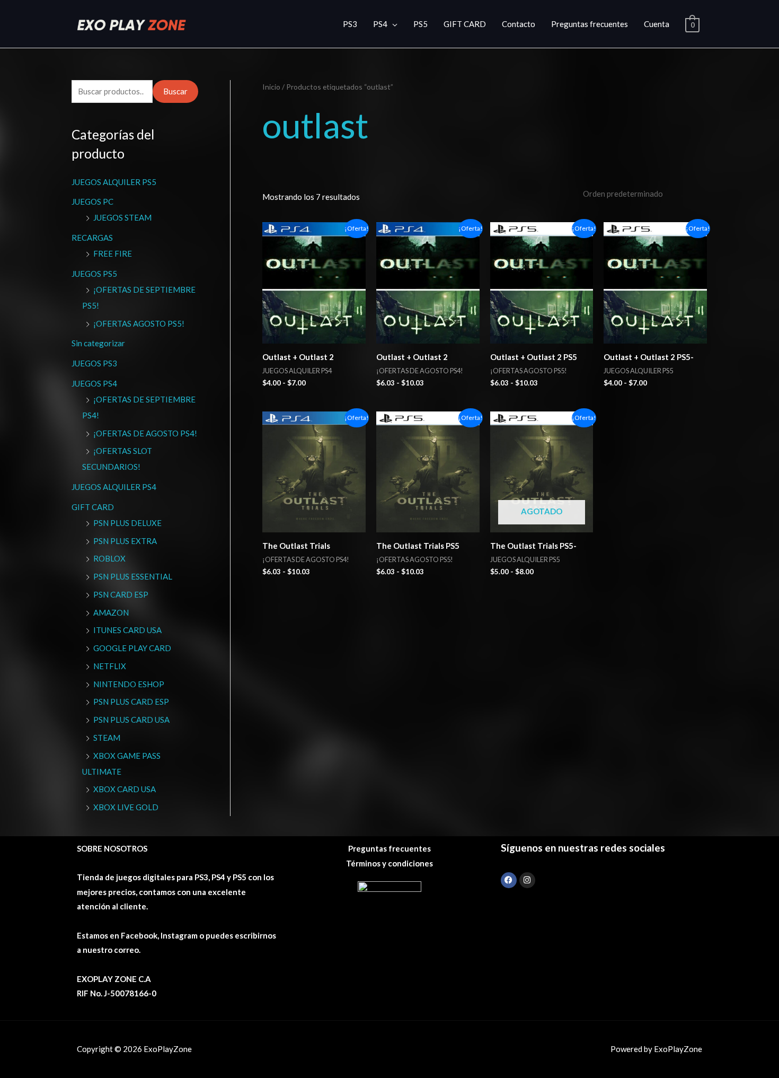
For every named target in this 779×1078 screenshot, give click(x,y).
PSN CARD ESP (120, 594)
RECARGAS (92, 237)
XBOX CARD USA (124, 789)
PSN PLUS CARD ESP (131, 701)
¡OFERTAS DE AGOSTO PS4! (145, 433)
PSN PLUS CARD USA (131, 719)
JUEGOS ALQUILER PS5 (114, 182)
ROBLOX (109, 558)
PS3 (350, 24)
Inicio (271, 86)
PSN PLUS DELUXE (127, 523)
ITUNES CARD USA (127, 630)
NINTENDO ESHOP (128, 684)
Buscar (175, 91)
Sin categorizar (98, 343)
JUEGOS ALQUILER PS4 (114, 487)
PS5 (420, 24)
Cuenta (656, 24)
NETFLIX (109, 666)
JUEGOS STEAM (122, 217)
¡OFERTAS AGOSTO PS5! (138, 323)
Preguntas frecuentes (589, 24)
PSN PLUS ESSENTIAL (132, 576)
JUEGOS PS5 (94, 273)
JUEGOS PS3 (94, 363)
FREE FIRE (112, 253)
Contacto (518, 24)
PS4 (380, 24)
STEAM (106, 737)
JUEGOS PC (92, 201)
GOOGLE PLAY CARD (132, 648)
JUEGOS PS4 (94, 383)
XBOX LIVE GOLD (125, 807)
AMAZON (111, 612)
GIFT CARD (465, 24)
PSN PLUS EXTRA (125, 541)
